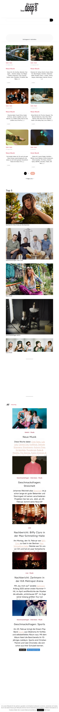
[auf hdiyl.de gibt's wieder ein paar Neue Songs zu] (29, 431)
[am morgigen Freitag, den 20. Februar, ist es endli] (29, 479)
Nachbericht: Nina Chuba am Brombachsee (17, 225)
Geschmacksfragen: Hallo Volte (14, 260)
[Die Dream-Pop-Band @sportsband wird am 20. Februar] (29, 623)
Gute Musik (35, 153)
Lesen (8, 82)
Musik (11, 62)
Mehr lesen (47, 710)
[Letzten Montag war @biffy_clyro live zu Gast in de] (29, 527)
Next (32, 173)
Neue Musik (10, 69)
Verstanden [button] (40, 710)
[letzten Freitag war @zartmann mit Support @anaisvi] (29, 575)
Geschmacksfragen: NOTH (13, 335)
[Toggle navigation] (2, 23)
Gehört (7, 62)
